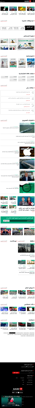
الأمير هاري (33, 228)
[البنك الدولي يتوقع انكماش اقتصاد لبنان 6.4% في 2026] (31, 292)
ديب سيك (7, 307)
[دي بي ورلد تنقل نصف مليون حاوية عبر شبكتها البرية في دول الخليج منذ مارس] (4, 324)
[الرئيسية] (28, 1)
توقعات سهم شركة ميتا (25, 334)
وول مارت (21, 228)
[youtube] (18, 392)
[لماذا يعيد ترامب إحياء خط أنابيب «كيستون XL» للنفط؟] (27, 128)
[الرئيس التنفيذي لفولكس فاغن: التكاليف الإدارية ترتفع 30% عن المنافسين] (4, 292)
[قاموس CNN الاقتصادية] (26, 44)
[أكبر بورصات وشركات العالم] (4, 40)
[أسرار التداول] (13, 40)
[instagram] (16, 392)
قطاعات (33, 135)
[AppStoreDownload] (24, 367)
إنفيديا (25, 307)
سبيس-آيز (15, 307)
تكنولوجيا (17, 150)
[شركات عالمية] (4, 47)
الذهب (25, 7)
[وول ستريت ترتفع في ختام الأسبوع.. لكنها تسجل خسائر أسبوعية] (31, 9)
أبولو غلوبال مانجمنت (31, 183)
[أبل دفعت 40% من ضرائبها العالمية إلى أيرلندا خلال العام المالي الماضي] (27, 152)
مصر (15, 196)
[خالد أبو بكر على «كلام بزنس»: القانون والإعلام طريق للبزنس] (12, 198)
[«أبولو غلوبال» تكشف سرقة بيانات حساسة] (27, 188)
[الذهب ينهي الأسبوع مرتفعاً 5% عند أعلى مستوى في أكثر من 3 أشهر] (22, 9)
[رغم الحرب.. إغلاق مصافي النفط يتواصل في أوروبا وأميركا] (26, 248)
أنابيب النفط (32, 123)
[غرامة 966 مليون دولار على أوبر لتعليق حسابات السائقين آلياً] (31, 324)
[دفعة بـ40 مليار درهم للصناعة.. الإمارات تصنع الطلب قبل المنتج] (4, 198)
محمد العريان (32, 171)
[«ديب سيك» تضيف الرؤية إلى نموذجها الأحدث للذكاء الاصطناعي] (4, 309)
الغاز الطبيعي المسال (5, 205)
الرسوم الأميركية (9, 228)
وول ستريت (33, 7)
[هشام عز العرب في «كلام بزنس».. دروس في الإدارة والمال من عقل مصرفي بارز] (26, 201)
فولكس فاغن (6, 290)
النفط (16, 7)
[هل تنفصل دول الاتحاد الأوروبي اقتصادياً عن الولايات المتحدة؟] (12, 206)
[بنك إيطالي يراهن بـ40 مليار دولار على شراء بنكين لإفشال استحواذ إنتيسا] (22, 292)
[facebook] (13, 392)
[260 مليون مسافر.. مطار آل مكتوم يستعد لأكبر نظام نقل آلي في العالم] (13, 324)
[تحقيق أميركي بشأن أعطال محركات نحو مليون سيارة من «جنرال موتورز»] (22, 324)
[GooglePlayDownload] (30, 367)
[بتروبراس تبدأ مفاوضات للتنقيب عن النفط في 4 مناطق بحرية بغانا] (31, 262)
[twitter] (21, 392)
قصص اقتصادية (7, 12)
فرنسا (15, 205)
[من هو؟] (13, 47)
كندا (33, 159)
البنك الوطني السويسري (14, 290)
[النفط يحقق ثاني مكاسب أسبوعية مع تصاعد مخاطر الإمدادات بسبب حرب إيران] (13, 9)
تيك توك (7, 7)
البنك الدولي (32, 290)
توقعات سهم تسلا (32, 334)
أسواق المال (32, 141)
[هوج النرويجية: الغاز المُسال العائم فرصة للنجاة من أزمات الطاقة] (4, 206)
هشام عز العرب (32, 196)
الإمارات (7, 196)
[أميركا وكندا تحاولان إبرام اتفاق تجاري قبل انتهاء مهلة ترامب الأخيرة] (27, 164)
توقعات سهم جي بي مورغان (17, 334)
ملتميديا (33, 206)
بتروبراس (33, 260)
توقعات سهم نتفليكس (10, 334)
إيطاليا (25, 290)
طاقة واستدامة (16, 12)
